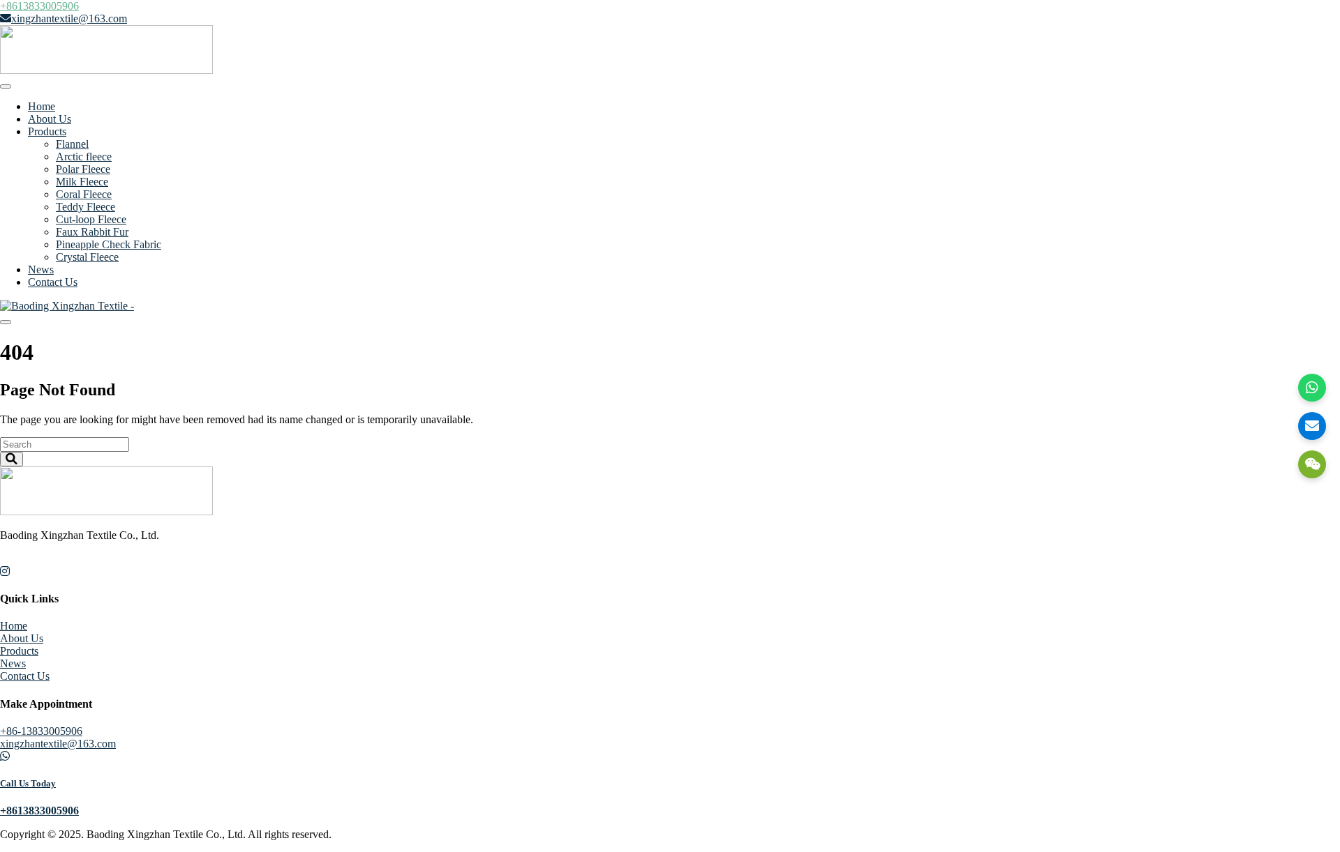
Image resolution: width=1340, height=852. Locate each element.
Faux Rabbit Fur (92, 232)
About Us (49, 119)
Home (41, 106)
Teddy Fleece (85, 207)
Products (47, 131)
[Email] (1312, 426)
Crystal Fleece (87, 257)
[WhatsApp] (1312, 388)
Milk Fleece (82, 182)
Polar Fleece (83, 169)
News (41, 269)
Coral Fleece (84, 194)
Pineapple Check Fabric (108, 244)
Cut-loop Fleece (91, 219)
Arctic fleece (84, 156)
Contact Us (52, 282)
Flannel (72, 144)
